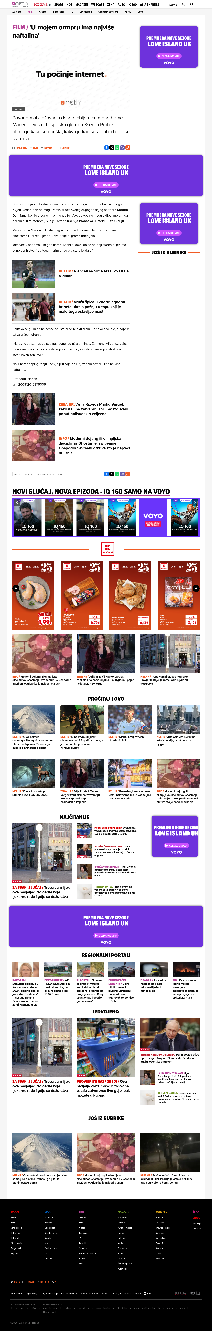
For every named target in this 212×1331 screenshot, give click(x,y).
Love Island (86, 12)
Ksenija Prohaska (45, 474)
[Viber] (122, 147)
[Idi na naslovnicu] (21, 7)
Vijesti (13, 1217)
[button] (17, 502)
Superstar (83, 1248)
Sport (58, 4)
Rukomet (49, 1222)
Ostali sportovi (51, 1248)
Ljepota (121, 1232)
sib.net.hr (70, 1308)
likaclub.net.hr (50, 1312)
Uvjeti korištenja (50, 1293)
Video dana (160, 1258)
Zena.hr (25, 1308)
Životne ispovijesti (126, 1263)
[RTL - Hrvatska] (180, 1293)
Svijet (13, 1222)
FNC (46, 1253)
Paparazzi (58, 12)
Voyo (140, 12)
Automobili (122, 1268)
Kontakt (105, 1293)
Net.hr (48, 148)
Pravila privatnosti (89, 1293)
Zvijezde (16, 12)
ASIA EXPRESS (149, 5)
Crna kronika (16, 1227)
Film (30, 12)
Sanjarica (197, 1228)
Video (196, 1218)
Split (60, 474)
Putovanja (122, 1248)
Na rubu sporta (51, 1232)
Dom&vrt (121, 1222)
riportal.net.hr (124, 1308)
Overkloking (161, 1237)
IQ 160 (132, 5)
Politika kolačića (69, 1293)
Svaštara (159, 1248)
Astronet (159, 1217)
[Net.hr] (195, 1293)
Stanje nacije (17, 1243)
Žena (110, 4)
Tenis (47, 1243)
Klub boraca (50, 1227)
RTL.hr (14, 1308)
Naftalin (28, 474)
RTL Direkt (15, 1237)
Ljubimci (121, 1237)
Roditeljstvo (123, 1253)
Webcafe (97, 4)
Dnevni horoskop (163, 1227)
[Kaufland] (106, 549)
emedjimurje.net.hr (52, 1308)
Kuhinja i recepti (125, 1227)
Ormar (17, 474)
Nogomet (49, 1217)
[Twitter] (111, 147)
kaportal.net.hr (85, 1308)
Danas (15, 1212)
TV (71, 12)
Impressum (16, 1293)
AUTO (121, 5)
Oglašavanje (32, 1293)
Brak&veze (122, 1217)
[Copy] (127, 147)
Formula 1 (49, 1258)
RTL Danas (15, 1232)
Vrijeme (14, 1253)
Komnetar (160, 1232)
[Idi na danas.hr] (42, 4)
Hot (69, 4)
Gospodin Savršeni (108, 12)
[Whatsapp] (117, 147)
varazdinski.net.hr (105, 1308)
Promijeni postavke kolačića (127, 1293)
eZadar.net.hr (170, 1308)
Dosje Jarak (16, 1248)
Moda (120, 1243)
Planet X (159, 1243)
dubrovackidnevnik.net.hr (147, 1308)
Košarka (48, 1237)
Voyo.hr (36, 1308)
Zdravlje (121, 1258)
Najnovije (197, 1223)
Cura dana (160, 1222)
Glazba (43, 12)
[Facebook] (106, 147)
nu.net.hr (184, 1308)
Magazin (81, 4)
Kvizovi (158, 1253)
